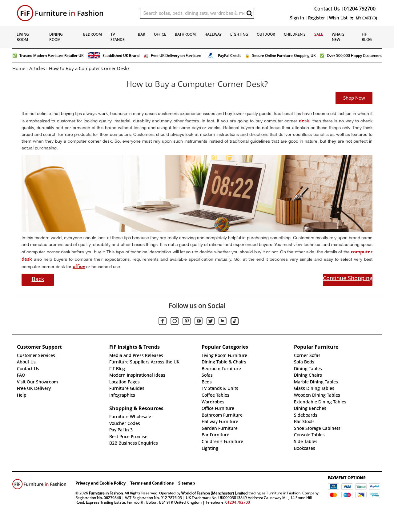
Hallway (213, 34)
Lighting (239, 34)
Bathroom (185, 34)
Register (316, 17)
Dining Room (56, 37)
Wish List (338, 17)
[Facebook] (163, 322)
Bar (141, 34)
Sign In (297, 17)
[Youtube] (199, 322)
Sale (318, 34)
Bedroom (92, 34)
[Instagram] (175, 322)
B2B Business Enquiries (133, 443)
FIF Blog (367, 37)
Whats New (338, 37)
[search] (249, 13)
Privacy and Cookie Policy (100, 483)
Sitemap (186, 483)
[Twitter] (211, 322)
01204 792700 (237, 502)
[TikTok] (235, 322)
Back (38, 279)
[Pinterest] (187, 322)
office (79, 266)
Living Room (23, 37)
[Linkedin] (223, 322)
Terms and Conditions (152, 483)
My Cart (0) (366, 18)
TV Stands (118, 37)
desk (304, 121)
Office (160, 34)
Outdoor (266, 34)
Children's (295, 34)
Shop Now (354, 98)
